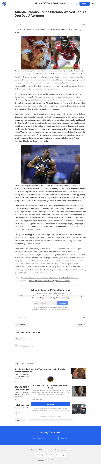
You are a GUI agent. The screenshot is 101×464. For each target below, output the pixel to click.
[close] (69, 376)
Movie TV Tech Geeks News (41, 280)
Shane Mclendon (63, 280)
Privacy (52, 450)
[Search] (72, 4)
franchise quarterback (26, 88)
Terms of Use (60, 409)
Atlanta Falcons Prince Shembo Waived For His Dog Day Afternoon (50, 277)
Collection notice (66, 450)
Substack (41, 460)
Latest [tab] (22, 364)
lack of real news (53, 94)
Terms (57, 450)
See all (18, 420)
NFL (68, 94)
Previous (22, 325)
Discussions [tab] (29, 364)
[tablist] (23, 339)
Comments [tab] (19, 339)
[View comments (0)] (21, 25)
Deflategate (20, 97)
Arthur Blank (60, 82)
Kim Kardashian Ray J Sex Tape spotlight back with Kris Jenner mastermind (40, 370)
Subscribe (84, 4)
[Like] (17, 25)
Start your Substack (45, 455)
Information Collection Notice (50, 411)
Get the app (60, 455)
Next (80, 325)
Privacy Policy (65, 411)
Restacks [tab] (27, 339)
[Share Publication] (77, 4)
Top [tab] (17, 364)
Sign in (94, 4)
